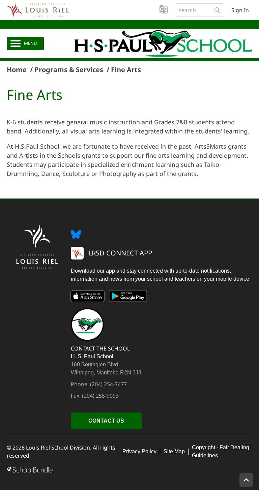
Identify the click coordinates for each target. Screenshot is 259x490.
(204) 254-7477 (108, 384)
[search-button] (217, 10)
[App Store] (87, 297)
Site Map (174, 451)
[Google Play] (128, 297)
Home (17, 69)
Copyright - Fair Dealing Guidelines (220, 451)
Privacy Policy (139, 451)
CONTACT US (106, 421)
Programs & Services (68, 69)
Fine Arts (126, 69)
